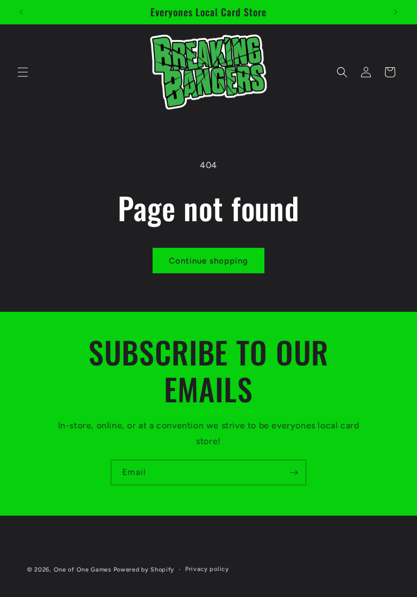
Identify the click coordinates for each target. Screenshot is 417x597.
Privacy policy (207, 569)
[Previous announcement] (21, 12)
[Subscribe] (294, 472)
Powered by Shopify (144, 569)
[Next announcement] (396, 12)
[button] (23, 72)
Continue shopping (208, 261)
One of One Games (82, 569)
